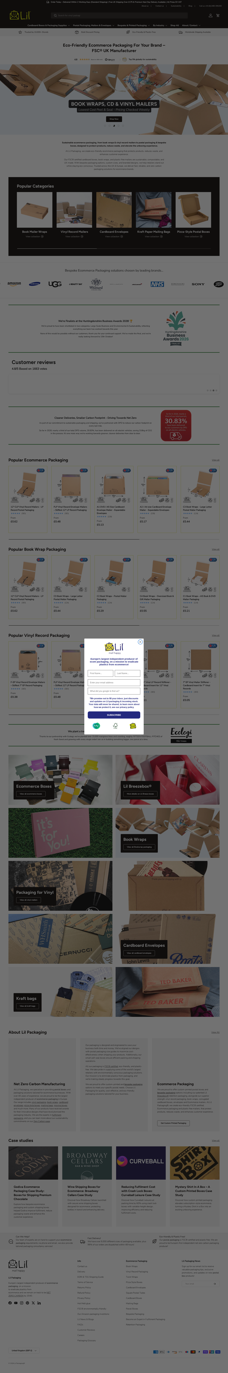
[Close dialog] (140, 642)
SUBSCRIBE (114, 715)
